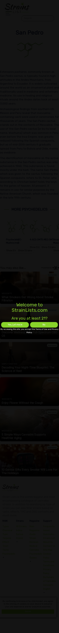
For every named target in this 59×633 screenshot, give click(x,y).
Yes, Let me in (15, 324)
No (44, 324)
